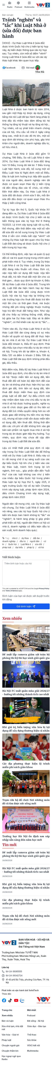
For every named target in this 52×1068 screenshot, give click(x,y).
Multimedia (29, 7)
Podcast (18, 7)
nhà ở (14, 538)
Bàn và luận (7, 15)
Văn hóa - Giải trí (10, 1034)
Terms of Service (11, 591)
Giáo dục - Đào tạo (36, 1026)
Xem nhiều (7, 1015)
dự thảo (25, 538)
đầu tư (23, 541)
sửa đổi (38, 544)
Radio (9, 7)
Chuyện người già (10, 1045)
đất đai (36, 538)
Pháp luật (6, 1040)
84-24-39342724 (14, 975)
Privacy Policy (44, 588)
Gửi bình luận (24, 606)
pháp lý (30, 547)
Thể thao (31, 1034)
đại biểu (19, 547)
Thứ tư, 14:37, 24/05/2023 (37, 15)
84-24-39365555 (14, 971)
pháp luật (6, 547)
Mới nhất (31, 1010)
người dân (34, 541)
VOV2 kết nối (33, 1045)
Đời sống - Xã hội (35, 1021)
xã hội (41, 547)
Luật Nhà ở (26, 544)
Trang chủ (7, 1010)
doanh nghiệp (8, 541)
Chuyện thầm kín (10, 1051)
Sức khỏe (31, 1040)
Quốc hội (12, 544)
